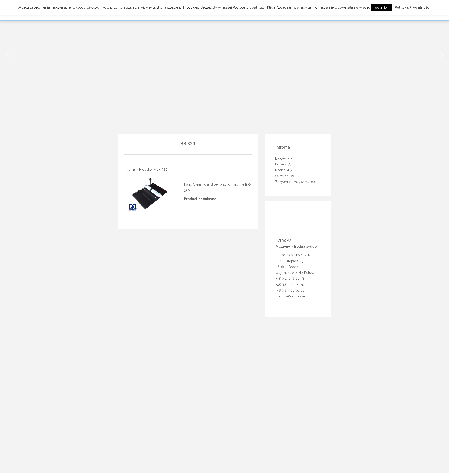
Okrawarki (282, 176)
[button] (7, 55)
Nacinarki (282, 170)
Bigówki (281, 158)
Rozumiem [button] (382, 7)
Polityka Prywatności (412, 7)
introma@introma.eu (291, 296)
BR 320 (188, 144)
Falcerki (281, 164)
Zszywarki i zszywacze (292, 182)
